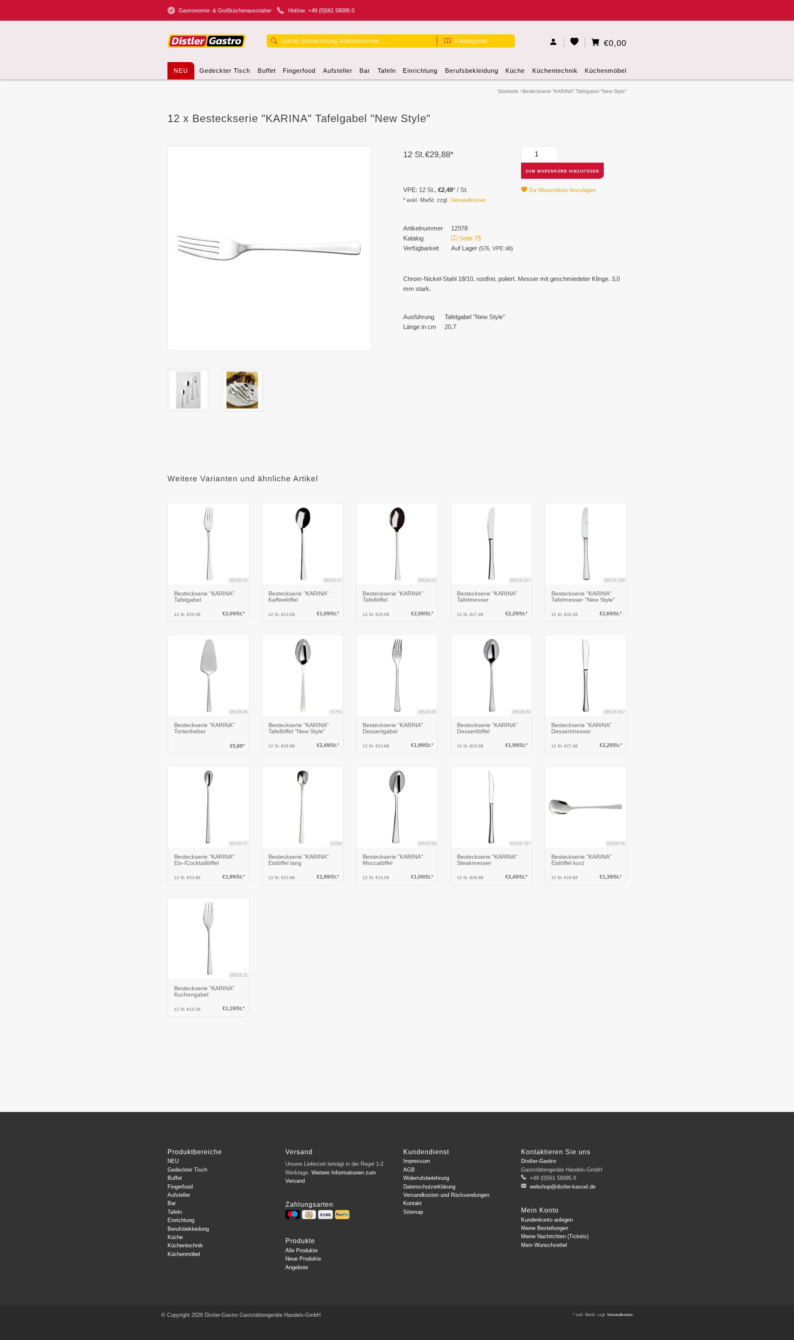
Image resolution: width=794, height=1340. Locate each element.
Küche (515, 70)
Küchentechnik (555, 70)
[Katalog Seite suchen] (448, 42)
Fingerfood (299, 70)
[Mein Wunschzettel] (574, 42)
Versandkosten (468, 200)
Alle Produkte (301, 1250)
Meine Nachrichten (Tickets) (554, 1236)
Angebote (296, 1267)
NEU (181, 70)
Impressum (416, 1161)
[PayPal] (342, 1214)
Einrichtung (420, 70)
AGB (409, 1170)
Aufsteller (337, 70)
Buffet (267, 70)
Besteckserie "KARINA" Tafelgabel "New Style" (574, 91)
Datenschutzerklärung (429, 1187)
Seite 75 (469, 238)
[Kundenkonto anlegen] (553, 42)
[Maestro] (292, 1214)
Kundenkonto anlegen (547, 1220)
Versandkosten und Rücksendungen (446, 1195)
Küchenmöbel (606, 70)
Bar (364, 70)
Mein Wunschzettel (544, 1245)
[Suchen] (274, 42)
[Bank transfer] (325, 1214)
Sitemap (413, 1212)
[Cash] (309, 1214)
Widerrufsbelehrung (426, 1178)
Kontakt (412, 1203)
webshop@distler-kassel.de (563, 1187)
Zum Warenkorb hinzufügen (562, 171)
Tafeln (387, 70)
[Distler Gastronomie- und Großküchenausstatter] (206, 28)
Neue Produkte (303, 1259)
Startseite (508, 91)
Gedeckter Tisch (224, 70)
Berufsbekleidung (471, 70)
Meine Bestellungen (544, 1228)
